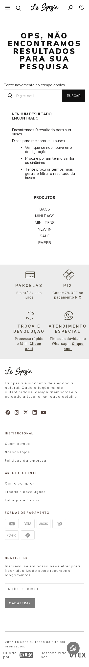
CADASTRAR (20, 603)
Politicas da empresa (25, 460)
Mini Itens (45, 222)
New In (44, 229)
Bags (44, 209)
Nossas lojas (17, 452)
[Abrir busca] (18, 8)
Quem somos (17, 444)
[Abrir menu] (7, 8)
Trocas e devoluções (25, 492)
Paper (44, 242)
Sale (44, 236)
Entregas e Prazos (22, 500)
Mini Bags (44, 215)
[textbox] (44, 96)
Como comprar (19, 483)
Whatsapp (73, 644)
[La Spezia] (45, 7)
